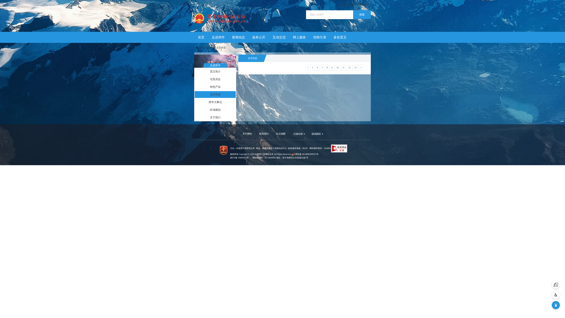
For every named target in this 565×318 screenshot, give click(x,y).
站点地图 (280, 133)
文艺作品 (221, 47)
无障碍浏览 (363, 4)
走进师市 (218, 37)
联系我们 (264, 133)
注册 (351, 4)
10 (337, 67)
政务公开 (258, 37)
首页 (201, 37)
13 (355, 67)
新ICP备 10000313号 (239, 158)
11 (343, 67)
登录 (343, 4)
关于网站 (247, 133)
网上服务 (299, 37)
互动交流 (279, 37)
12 (349, 67)
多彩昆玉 (340, 37)
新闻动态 (238, 37)
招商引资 (319, 37)
